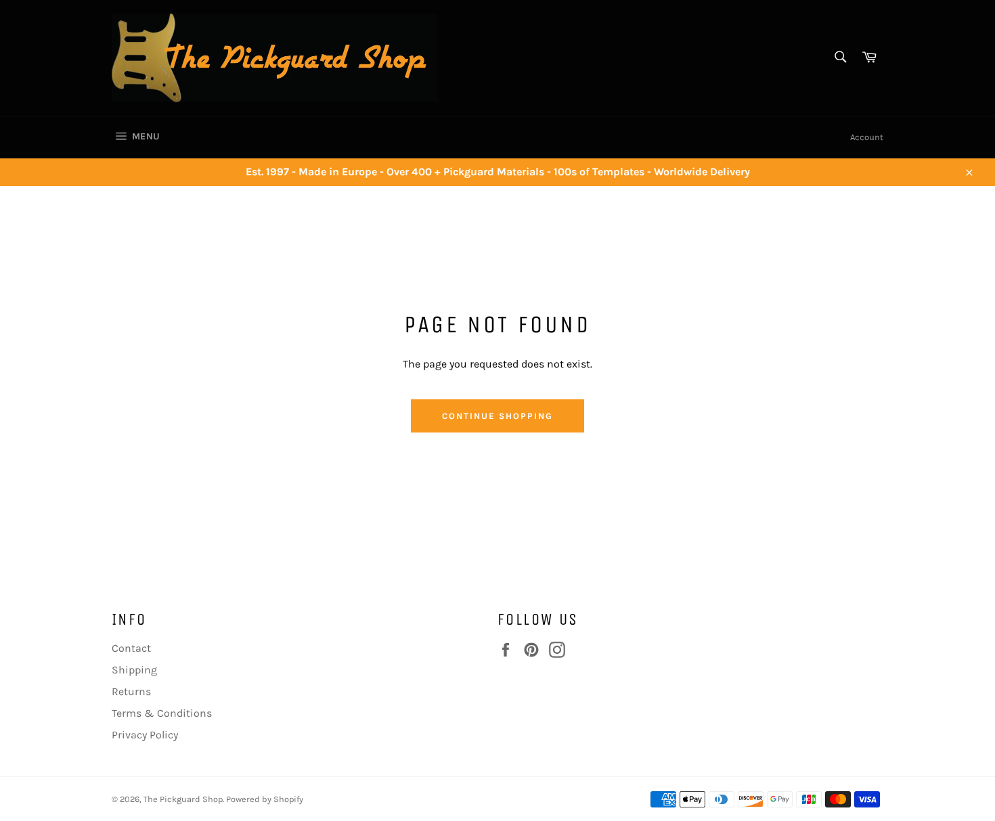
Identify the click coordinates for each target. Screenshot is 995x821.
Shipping (134, 669)
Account (866, 137)
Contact (131, 648)
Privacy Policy (145, 734)
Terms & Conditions (162, 713)
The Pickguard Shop (183, 799)
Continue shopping (497, 416)
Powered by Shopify (264, 799)
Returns (131, 691)
